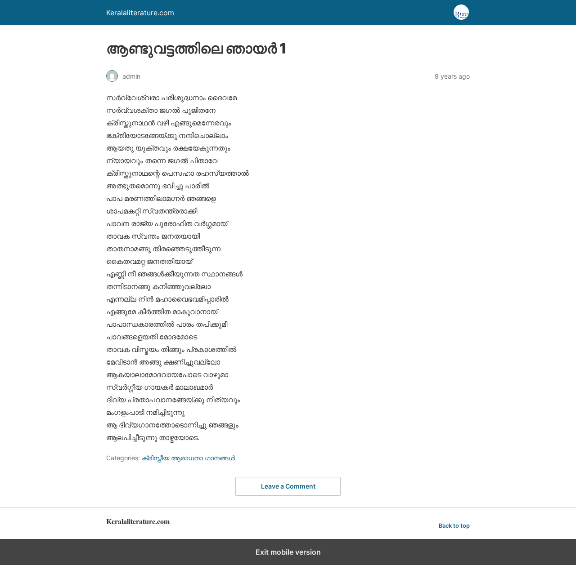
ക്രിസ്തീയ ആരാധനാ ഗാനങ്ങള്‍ (188, 458)
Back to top (454, 525)
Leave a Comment (288, 486)
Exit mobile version (288, 551)
